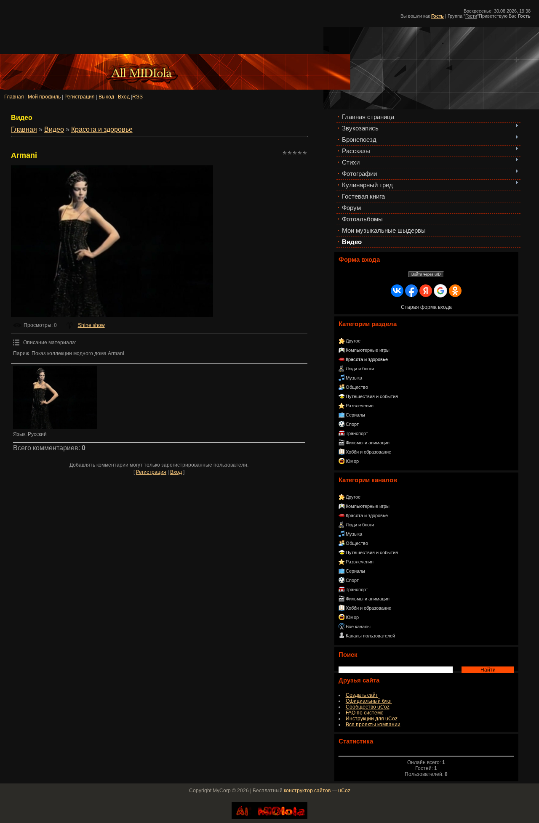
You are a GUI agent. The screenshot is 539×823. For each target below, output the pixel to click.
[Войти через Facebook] (411, 290)
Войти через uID (426, 274)
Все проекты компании (373, 724)
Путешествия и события (372, 396)
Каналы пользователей (370, 635)
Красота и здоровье (367, 359)
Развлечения (360, 405)
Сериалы (355, 414)
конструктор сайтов (307, 791)
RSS (137, 97)
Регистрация (79, 97)
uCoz (344, 791)
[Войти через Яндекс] (425, 290)
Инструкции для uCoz (372, 719)
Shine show (91, 325)
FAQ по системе (365, 713)
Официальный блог (369, 701)
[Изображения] (55, 397)
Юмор (352, 461)
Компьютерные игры (368, 350)
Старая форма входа (426, 307)
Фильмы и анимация (368, 442)
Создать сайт (362, 695)
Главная (14, 97)
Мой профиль (44, 97)
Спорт (352, 424)
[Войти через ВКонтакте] (397, 290)
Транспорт (357, 433)
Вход (176, 472)
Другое (353, 340)
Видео (54, 129)
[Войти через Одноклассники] (455, 290)
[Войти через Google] (440, 290)
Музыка (354, 377)
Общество (357, 387)
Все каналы (358, 626)
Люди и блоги (360, 368)
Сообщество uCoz (368, 707)
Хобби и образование (368, 451)
